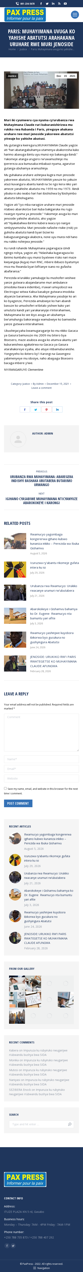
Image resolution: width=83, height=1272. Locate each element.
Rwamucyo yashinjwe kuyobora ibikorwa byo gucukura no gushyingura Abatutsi (52, 637)
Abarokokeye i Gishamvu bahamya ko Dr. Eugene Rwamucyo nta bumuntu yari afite (53, 613)
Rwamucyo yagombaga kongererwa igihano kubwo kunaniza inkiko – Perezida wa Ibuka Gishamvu (54, 541)
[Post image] (15, 541)
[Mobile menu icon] (75, 15)
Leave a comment (41, 388)
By (38, 384)
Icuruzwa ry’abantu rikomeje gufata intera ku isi (54, 565)
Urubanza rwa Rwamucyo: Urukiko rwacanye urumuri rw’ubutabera (53, 588)
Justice (12, 76)
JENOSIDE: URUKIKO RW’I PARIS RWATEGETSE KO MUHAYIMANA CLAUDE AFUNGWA (53, 661)
